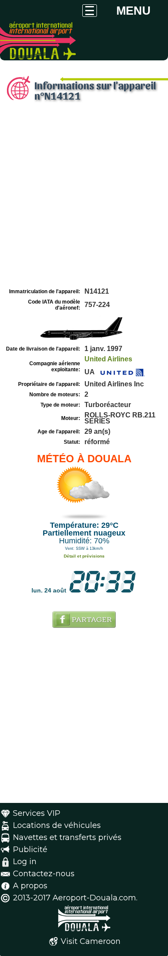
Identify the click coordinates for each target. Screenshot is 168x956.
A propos (30, 885)
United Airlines (108, 359)
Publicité (30, 849)
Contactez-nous (44, 873)
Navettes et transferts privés (67, 837)
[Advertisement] (84, 197)
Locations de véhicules (57, 825)
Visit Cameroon (91, 941)
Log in (25, 861)
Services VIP (36, 813)
